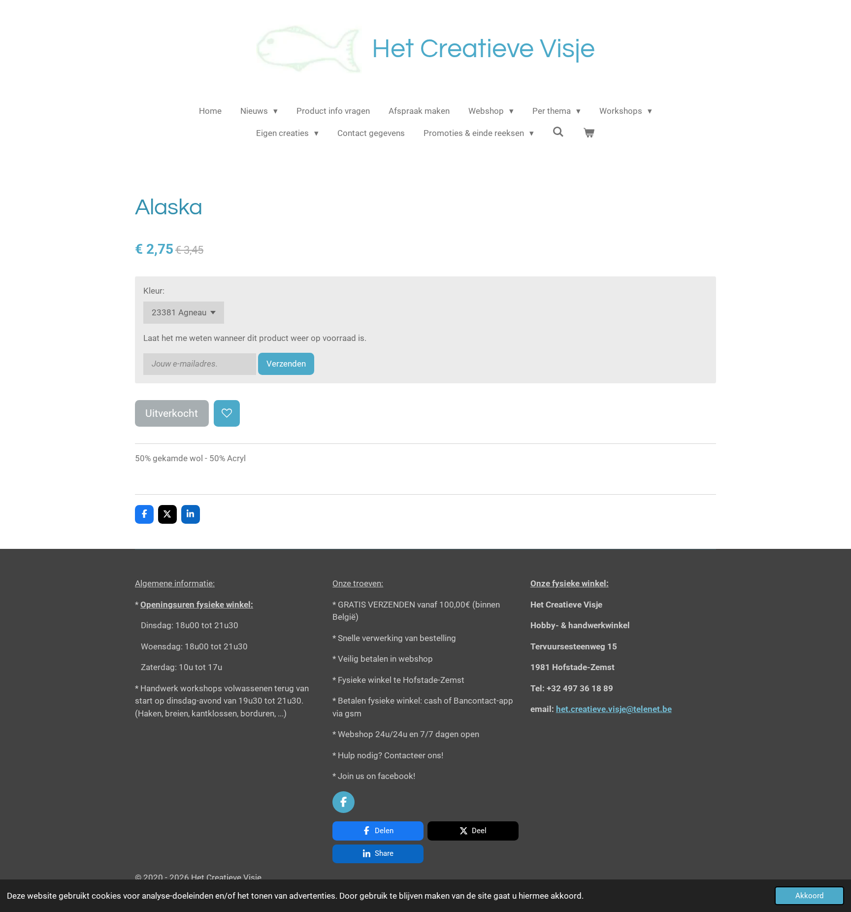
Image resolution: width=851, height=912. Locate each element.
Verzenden (286, 364)
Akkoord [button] (809, 895)
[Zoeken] (558, 132)
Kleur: (153, 291)
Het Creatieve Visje (483, 49)
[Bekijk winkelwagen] (589, 133)
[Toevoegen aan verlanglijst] (227, 413)
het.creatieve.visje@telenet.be (614, 709)
